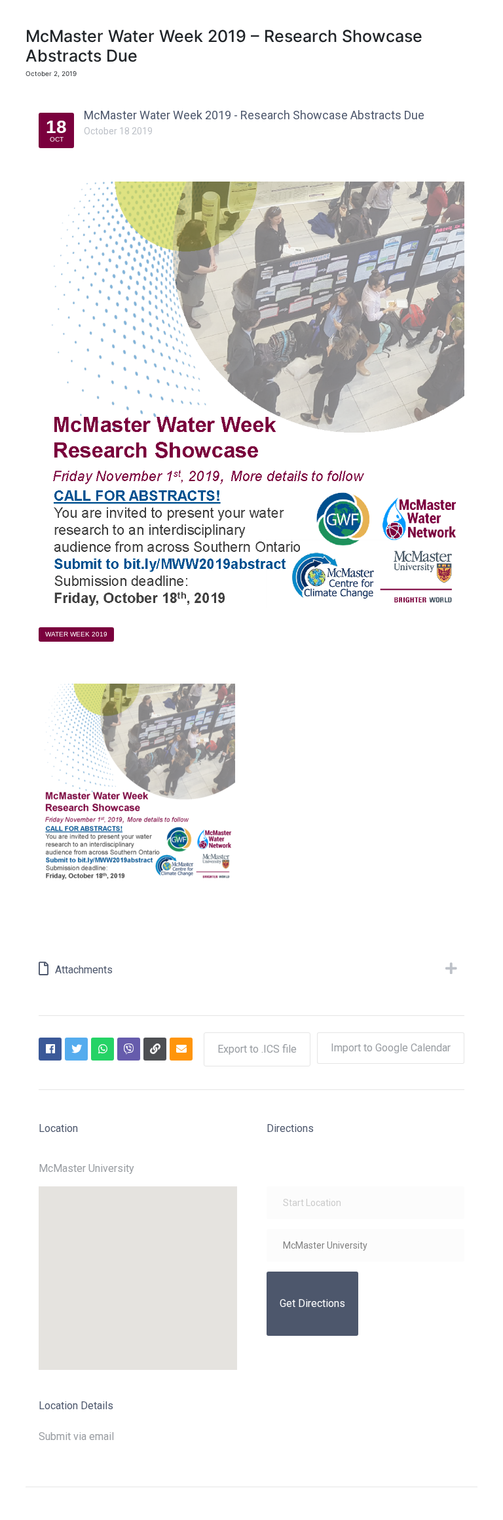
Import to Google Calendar (391, 1048)
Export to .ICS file (257, 1049)
